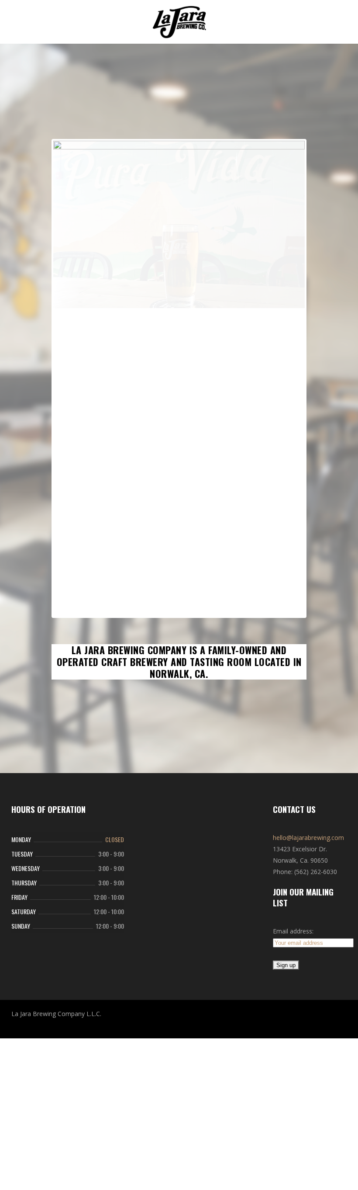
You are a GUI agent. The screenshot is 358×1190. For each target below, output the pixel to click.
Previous (66, 468)
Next (291, 468)
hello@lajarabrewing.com (308, 1017)
